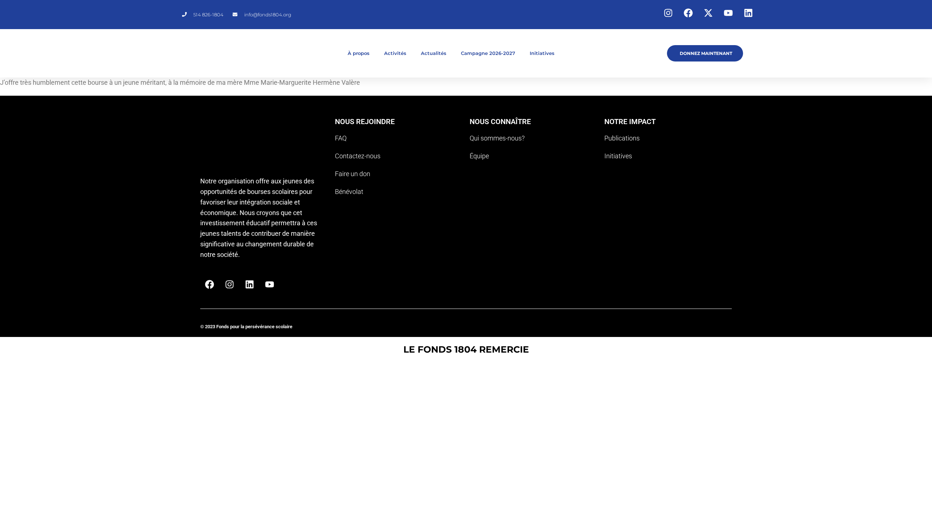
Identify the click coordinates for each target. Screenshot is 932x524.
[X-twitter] (708, 13)
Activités (395, 53)
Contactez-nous (357, 156)
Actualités (433, 53)
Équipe (479, 156)
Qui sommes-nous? (497, 138)
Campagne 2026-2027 (488, 53)
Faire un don (352, 174)
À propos (359, 53)
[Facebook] (688, 13)
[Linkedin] (748, 13)
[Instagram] (668, 13)
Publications (622, 138)
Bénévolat (349, 191)
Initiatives (542, 53)
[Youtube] (728, 13)
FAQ (341, 138)
